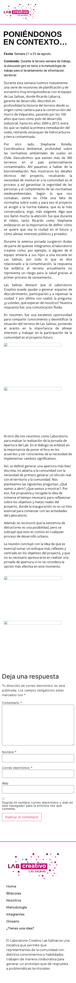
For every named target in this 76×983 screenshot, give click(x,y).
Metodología (16, 907)
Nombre (9, 752)
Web (5, 783)
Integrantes (15, 914)
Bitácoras (13, 893)
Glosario (12, 921)
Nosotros (13, 900)
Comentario (12, 702)
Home (11, 886)
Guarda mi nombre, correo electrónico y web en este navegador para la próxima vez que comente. (37, 805)
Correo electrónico (17, 767)
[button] (66, 12)
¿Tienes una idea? (20, 928)
